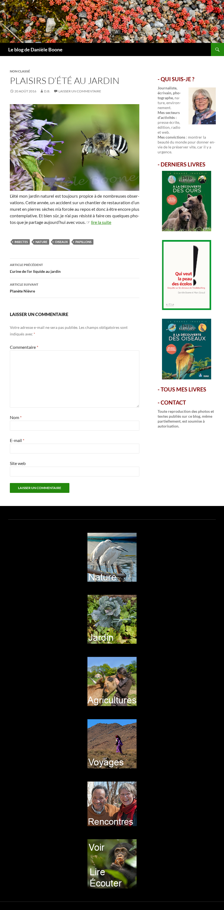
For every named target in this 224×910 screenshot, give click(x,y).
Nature (41, 242)
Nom (16, 417)
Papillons (83, 242)
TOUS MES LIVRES (183, 389)
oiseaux (61, 242)
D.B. (47, 91)
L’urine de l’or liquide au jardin (35, 268)
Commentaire (24, 347)
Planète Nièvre (24, 287)
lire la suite (101, 222)
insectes (21, 242)
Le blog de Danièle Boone (35, 49)
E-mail (17, 440)
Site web (18, 463)
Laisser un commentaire (79, 91)
